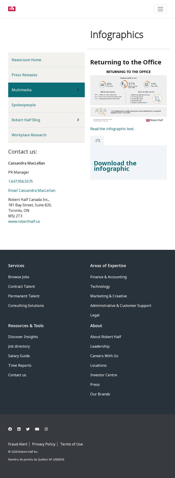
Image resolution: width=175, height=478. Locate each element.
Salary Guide (19, 355)
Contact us (17, 374)
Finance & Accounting (108, 276)
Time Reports (19, 365)
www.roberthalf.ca (24, 221)
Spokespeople (24, 104)
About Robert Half (105, 336)
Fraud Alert (17, 444)
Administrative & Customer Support (120, 305)
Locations (98, 365)
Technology (100, 286)
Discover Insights (23, 336)
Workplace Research (29, 134)
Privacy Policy (43, 444)
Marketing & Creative (108, 295)
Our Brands (100, 394)
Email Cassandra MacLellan (31, 190)
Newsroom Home (26, 59)
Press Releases (24, 74)
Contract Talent (21, 286)
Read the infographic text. (112, 128)
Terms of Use (71, 444)
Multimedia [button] (29, 89)
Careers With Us (104, 355)
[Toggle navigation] (160, 9)
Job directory (19, 346)
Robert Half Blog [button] (26, 119)
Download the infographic (115, 166)
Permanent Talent (23, 295)
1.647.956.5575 (20, 181)
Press (95, 384)
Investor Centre (103, 374)
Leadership (100, 346)
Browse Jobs (18, 276)
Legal (95, 315)
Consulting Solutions (26, 305)
